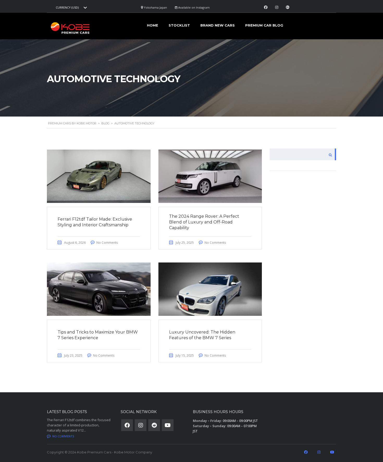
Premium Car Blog (264, 25)
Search (330, 154)
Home (152, 25)
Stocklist (179, 25)
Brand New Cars (217, 25)
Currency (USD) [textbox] (67, 7)
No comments (63, 436)
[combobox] (70, 7)
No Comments (107, 242)
